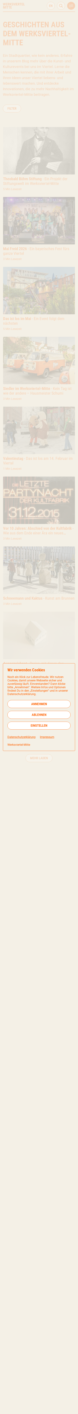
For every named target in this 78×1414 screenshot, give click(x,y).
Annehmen (39, 704)
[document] (39, 707)
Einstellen (39, 725)
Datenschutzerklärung (21, 737)
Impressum (47, 737)
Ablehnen (39, 715)
